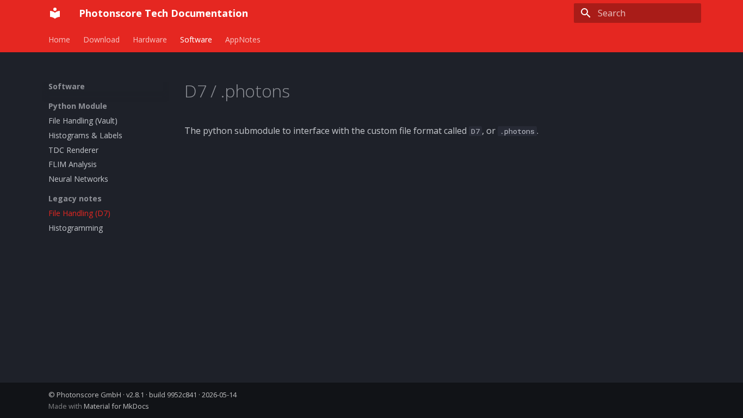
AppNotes (243, 40)
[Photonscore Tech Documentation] (55, 13)
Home (59, 40)
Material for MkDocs (116, 406)
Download (101, 40)
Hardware (150, 40)
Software (196, 40)
